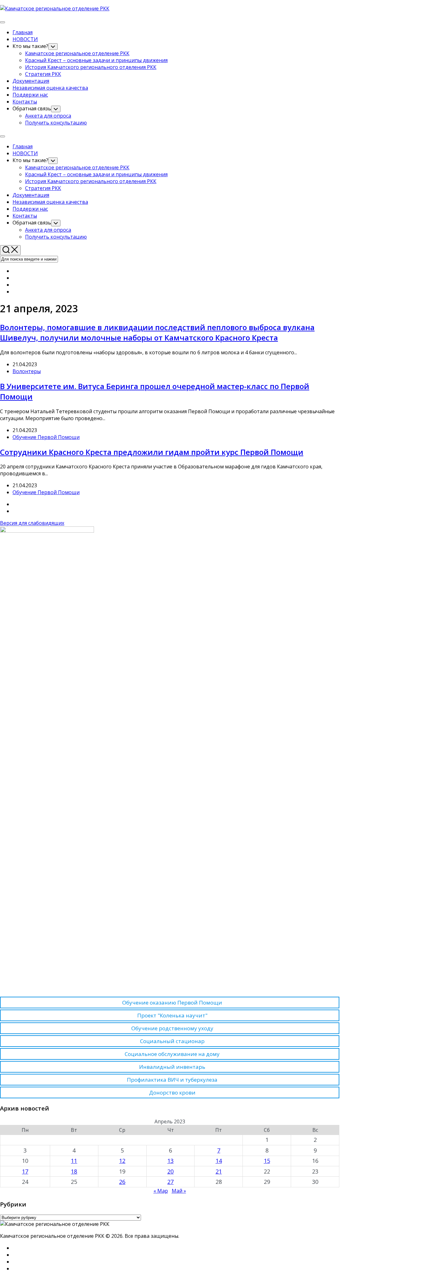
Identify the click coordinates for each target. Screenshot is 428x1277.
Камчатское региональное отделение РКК (77, 53)
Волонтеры (27, 371)
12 (122, 1160)
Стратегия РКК (43, 74)
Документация (31, 80)
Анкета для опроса (48, 115)
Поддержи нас (30, 94)
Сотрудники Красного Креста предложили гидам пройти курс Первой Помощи (151, 452)
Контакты (25, 101)
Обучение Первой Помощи (46, 437)
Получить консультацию (56, 122)
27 (170, 1181)
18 (74, 1171)
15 (267, 1160)
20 (170, 1171)
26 (122, 1181)
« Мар (161, 1190)
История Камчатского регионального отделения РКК (90, 67)
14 (219, 1160)
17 (25, 1171)
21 (219, 1171)
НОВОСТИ (25, 39)
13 (170, 1160)
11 (74, 1160)
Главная (23, 32)
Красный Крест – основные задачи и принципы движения (96, 60)
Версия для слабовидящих (32, 523)
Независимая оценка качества (50, 87)
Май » (179, 1190)
